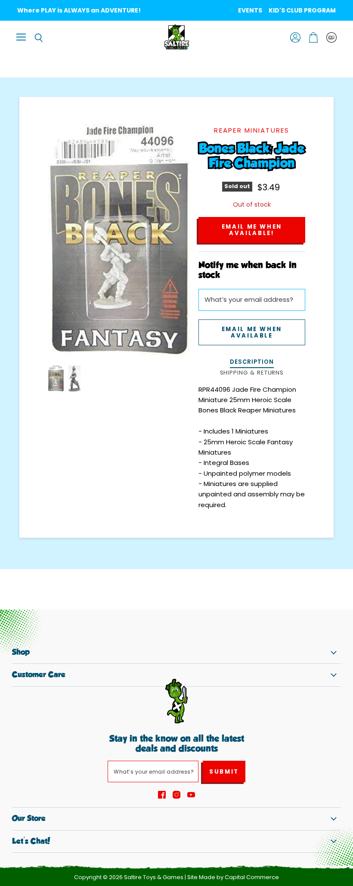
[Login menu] (331, 37)
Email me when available (252, 332)
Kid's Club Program (302, 10)
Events (250, 10)
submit (224, 772)
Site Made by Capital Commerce (233, 877)
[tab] (252, 362)
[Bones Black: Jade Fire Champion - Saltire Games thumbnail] (56, 378)
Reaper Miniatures (251, 130)
